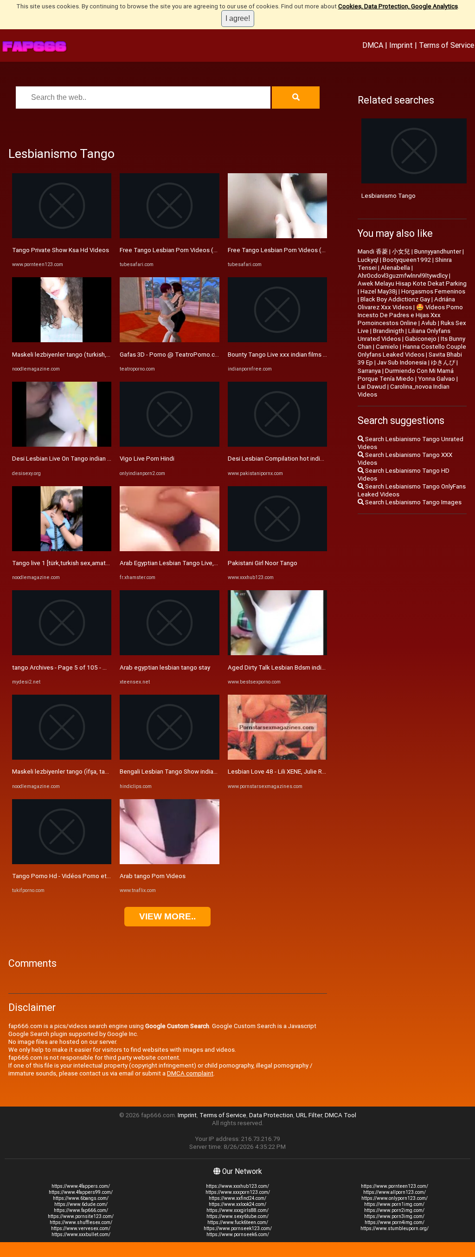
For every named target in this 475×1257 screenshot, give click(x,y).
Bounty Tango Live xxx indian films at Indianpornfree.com (306, 354)
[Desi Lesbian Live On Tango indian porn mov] (61, 445)
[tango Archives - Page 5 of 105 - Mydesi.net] (61, 653)
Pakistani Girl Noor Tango (262, 563)
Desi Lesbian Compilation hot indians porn (286, 458)
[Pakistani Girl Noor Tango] (277, 549)
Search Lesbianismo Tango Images (413, 502)
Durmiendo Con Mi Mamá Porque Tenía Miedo (406, 375)
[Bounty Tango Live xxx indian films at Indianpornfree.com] (277, 340)
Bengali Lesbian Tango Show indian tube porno (184, 771)
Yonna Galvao (436, 379)
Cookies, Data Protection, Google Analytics (398, 6)
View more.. (167, 916)
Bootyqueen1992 (407, 260)
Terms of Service (446, 45)
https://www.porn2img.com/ (394, 1210)
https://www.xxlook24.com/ (237, 1204)
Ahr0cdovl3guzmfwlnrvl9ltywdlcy (403, 276)
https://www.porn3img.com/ (394, 1216)
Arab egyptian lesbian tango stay (165, 667)
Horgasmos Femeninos (433, 291)
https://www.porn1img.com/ (394, 1204)
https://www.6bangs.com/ (81, 1198)
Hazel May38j (378, 291)
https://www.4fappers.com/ (80, 1186)
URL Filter (309, 1115)
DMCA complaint (190, 1073)
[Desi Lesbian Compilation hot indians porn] (277, 445)
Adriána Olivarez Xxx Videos (406, 303)
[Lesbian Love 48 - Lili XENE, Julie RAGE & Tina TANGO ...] (277, 758)
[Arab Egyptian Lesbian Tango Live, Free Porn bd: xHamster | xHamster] (169, 549)
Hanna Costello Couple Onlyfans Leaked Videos (412, 350)
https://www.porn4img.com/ (394, 1222)
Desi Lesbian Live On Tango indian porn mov (72, 458)
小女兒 (401, 251)
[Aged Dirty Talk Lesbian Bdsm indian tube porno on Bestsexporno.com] (277, 653)
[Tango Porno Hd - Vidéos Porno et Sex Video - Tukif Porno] (61, 862)
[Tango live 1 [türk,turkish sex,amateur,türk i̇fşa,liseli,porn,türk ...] (61, 549)
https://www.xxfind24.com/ (237, 1198)
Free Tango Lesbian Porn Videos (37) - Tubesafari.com (195, 250)
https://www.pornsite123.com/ (81, 1216)
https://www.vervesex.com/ (80, 1228)
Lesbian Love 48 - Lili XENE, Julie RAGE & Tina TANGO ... (304, 771)
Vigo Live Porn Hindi (147, 458)
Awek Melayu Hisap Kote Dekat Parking (412, 283)
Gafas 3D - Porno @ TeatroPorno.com (172, 354)
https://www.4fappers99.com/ (81, 1192)
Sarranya (369, 371)
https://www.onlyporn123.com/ (394, 1198)
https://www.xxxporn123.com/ (237, 1192)
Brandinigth (388, 331)
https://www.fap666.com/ (81, 1210)
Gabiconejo (420, 339)
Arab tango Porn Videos (153, 876)
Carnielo (387, 347)
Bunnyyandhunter (437, 251)
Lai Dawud (372, 387)
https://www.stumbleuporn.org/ (394, 1228)
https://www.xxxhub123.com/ (237, 1186)
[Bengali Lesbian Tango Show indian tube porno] (169, 758)
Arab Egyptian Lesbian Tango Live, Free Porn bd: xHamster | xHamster (216, 563)
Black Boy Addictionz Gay (395, 299)
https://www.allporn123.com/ (394, 1192)
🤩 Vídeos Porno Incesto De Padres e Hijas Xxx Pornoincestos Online (410, 315)
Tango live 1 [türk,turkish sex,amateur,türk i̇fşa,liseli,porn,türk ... (97, 563)
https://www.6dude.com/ (81, 1204)
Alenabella (395, 268)
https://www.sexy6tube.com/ (237, 1216)
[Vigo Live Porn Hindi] (169, 445)
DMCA (372, 45)
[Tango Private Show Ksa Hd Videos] (61, 236)
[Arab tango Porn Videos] (169, 862)
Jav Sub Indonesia (402, 362)
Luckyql (368, 260)
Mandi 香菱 (373, 251)
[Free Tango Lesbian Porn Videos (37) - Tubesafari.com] (169, 236)
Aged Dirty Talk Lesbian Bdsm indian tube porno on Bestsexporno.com (325, 667)
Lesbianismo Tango (388, 196)
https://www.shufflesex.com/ (81, 1222)
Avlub (428, 323)
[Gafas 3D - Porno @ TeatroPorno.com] (169, 340)
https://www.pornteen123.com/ (394, 1186)
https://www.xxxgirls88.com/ (237, 1210)
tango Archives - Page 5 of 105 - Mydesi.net (72, 667)
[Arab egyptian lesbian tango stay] (169, 653)
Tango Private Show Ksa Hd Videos (60, 250)
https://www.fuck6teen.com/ (237, 1222)
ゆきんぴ (443, 362)
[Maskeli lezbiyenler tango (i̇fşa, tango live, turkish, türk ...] (61, 758)
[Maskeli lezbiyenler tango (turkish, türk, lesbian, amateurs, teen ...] (61, 340)
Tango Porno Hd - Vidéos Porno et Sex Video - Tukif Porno (92, 876)
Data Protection (271, 1115)
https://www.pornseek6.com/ (237, 1234)
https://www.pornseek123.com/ (238, 1228)
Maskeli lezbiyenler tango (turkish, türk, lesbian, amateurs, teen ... (101, 354)
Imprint (401, 45)
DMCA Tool (340, 1115)
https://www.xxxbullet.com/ (80, 1234)
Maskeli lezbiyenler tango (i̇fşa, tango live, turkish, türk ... (89, 771)
